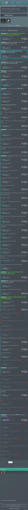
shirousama (4, 441)
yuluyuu (3, 371)
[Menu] (3, 3)
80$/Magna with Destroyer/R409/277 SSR (10, 360)
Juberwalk (4, 325)
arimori (3, 173)
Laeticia (3, 251)
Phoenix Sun (4, 181)
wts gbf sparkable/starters (12, 367)
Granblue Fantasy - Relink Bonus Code (9, 170)
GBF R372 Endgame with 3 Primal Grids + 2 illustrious (12, 382)
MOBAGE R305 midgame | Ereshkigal (9, 438)
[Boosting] (8, 23)
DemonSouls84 (5, 348)
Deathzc (4, 100)
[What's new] (25, 3)
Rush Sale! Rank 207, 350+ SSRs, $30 (9, 431)
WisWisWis (4, 341)
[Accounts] (3, 23)
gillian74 (4, 197)
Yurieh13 (4, 188)
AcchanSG (4, 292)
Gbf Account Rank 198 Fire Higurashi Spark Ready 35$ (12, 398)
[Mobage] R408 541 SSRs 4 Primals (8, 241)
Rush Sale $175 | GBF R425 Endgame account (11, 201)
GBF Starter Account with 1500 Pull (8, 313)
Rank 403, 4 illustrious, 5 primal (7, 185)
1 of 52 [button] (10, 462)
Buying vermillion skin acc (6, 163)
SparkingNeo (4, 434)
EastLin (3, 75)
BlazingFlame (5, 267)
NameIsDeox (4, 166)
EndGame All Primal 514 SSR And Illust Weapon (11, 289)
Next (15, 462)
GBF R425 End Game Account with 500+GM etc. (11, 375)
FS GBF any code (4, 248)
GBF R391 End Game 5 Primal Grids (8, 454)
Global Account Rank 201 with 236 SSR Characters (11, 264)
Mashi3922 (4, 116)
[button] (27, 27)
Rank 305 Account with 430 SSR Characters (10, 423)
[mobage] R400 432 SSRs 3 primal (8, 233)
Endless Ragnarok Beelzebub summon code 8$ (17, 155)
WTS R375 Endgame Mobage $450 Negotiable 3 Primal (13, 338)
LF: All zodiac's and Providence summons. (10, 345)
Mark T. (3, 410)
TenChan (4, 356)
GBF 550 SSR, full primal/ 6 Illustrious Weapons (11, 407)
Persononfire (4, 125)
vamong (4, 142)
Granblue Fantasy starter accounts (8, 104)
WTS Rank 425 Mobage (6, 352)
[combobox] (14, 15)
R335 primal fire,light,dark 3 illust (8, 305)
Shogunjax (4, 309)
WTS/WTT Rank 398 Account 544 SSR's (9, 178)
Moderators (3, 469)
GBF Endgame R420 (5, 97)
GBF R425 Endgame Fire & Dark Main (9, 208)
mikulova (4, 403)
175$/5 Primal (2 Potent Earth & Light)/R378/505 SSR (12, 320)
